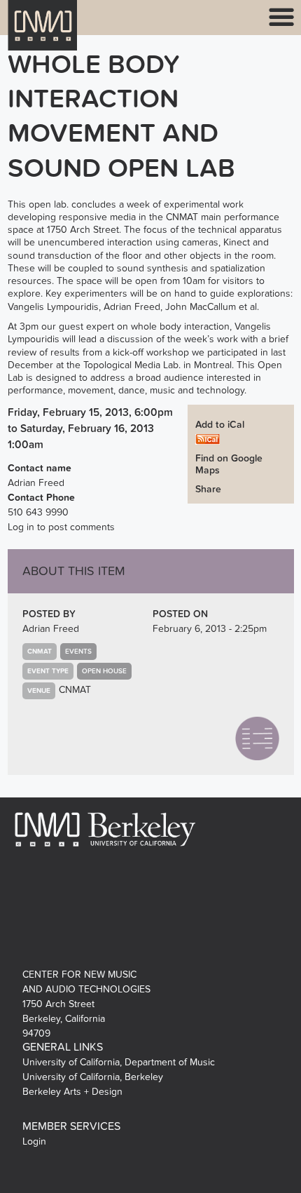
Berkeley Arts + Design (72, 1092)
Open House (104, 671)
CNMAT (75, 690)
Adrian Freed (50, 629)
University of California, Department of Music (118, 1062)
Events (78, 651)
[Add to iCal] (207, 439)
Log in (21, 527)
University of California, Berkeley (92, 1077)
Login (34, 1141)
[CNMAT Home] (43, 34)
